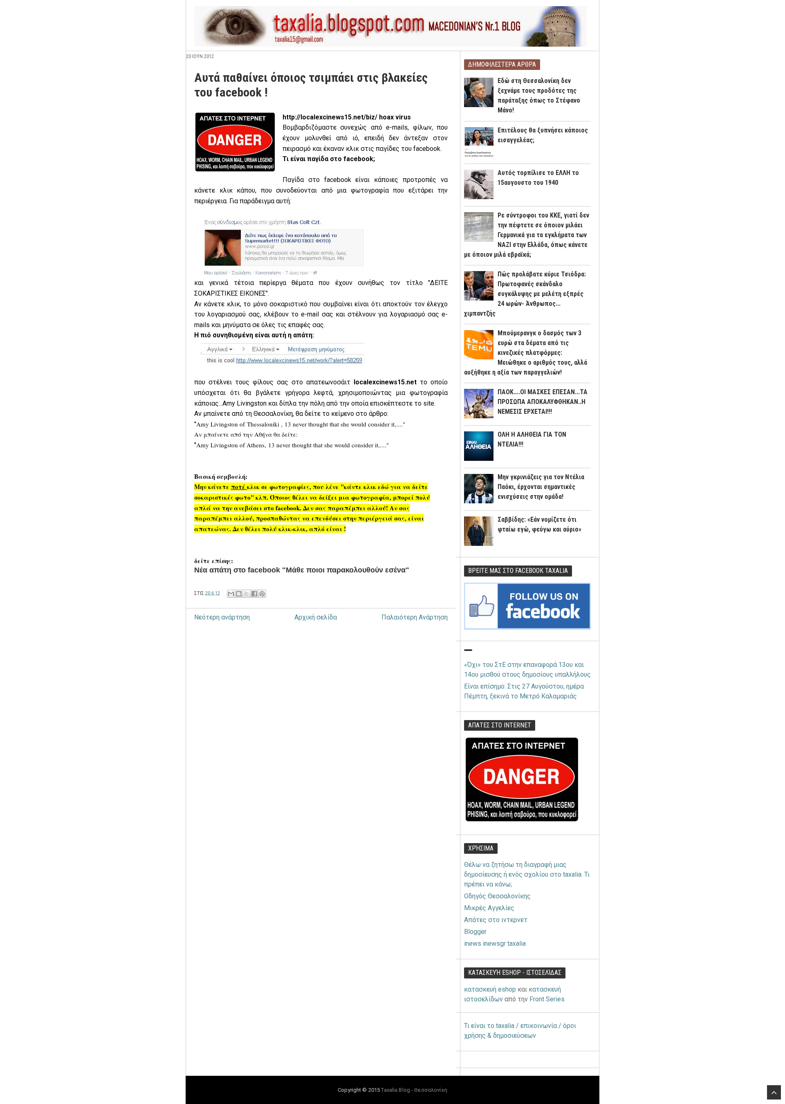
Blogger (475, 932)
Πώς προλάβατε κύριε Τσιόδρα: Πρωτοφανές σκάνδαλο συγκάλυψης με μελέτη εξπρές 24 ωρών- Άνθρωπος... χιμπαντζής (525, 293)
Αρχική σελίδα (315, 617)
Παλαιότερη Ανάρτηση (414, 617)
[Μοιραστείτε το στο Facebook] (254, 594)
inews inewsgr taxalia (495, 943)
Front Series (547, 999)
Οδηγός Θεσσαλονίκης (497, 896)
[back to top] (774, 1092)
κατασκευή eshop (490, 989)
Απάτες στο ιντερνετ (495, 920)
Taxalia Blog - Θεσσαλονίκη (414, 1090)
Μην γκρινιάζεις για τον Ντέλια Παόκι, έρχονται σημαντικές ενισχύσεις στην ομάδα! (541, 486)
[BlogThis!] (239, 594)
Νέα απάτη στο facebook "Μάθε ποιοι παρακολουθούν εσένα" (301, 570)
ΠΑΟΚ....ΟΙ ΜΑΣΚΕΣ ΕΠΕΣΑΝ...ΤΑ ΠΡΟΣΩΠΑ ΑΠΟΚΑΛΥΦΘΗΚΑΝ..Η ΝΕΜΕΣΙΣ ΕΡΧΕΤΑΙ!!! (543, 401)
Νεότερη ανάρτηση (222, 617)
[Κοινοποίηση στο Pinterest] (262, 594)
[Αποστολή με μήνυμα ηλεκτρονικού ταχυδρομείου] (231, 594)
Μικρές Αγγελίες (489, 908)
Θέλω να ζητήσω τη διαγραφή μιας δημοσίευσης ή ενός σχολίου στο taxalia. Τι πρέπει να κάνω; (527, 874)
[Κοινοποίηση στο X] (246, 594)
